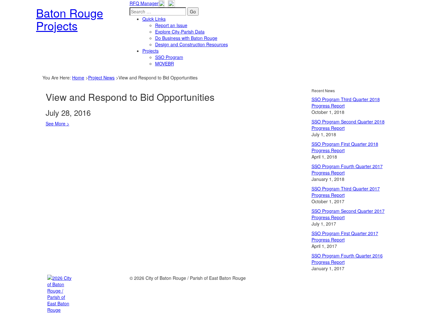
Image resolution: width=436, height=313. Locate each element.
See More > (57, 123)
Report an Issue (171, 25)
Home (78, 77)
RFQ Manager (144, 3)
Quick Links (154, 19)
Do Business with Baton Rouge (186, 38)
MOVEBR (164, 63)
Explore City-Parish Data (180, 31)
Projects (150, 51)
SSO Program (169, 57)
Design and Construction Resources (191, 44)
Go (193, 11)
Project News (101, 77)
